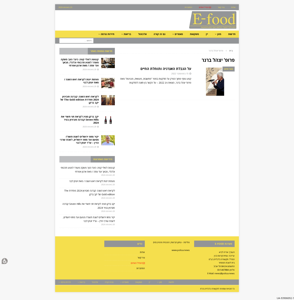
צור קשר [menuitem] (221, 7)
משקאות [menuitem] (194, 34)
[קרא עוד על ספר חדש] (215, 82)
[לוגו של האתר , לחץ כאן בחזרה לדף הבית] (195, 28)
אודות (142, 252)
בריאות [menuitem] (127, 34)
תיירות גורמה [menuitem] (107, 34)
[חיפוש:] (76, 40)
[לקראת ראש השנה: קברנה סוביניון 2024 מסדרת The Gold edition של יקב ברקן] (108, 100)
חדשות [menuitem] (231, 34)
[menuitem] (204, 7)
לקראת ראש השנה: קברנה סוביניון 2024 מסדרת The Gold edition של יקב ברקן (79, 99)
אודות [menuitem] (233, 7)
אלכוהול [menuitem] (142, 34)
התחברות (140, 268)
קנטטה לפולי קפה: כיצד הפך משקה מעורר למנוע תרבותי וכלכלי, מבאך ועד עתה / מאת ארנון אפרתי (80, 62)
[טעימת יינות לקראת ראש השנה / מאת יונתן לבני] (108, 83)
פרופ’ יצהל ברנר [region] (221, 50)
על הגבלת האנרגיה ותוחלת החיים (165, 68)
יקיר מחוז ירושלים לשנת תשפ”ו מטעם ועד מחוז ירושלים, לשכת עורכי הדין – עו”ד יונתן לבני (79, 139)
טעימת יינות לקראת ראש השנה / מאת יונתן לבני (81, 81)
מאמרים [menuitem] (179, 34)
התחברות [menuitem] (188, 7)
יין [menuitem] (207, 34)
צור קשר (141, 257)
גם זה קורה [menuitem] (159, 34)
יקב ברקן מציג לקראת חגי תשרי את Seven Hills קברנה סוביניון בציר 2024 (80, 119)
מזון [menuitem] (219, 34)
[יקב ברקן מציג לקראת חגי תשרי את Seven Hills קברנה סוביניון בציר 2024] (108, 120)
